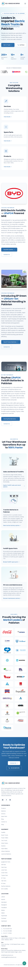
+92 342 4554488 (7, 931)
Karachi (3, 899)
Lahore (3, 896)
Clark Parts (4, 867)
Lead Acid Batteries (6, 854)
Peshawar (3, 918)
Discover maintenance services (11, 598)
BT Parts (3, 878)
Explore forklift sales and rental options (12, 486)
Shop (2, 824)
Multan (3, 910)
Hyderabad (4, 921)
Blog (2, 819)
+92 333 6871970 (15, 768)
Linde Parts (4, 870)
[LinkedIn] (2, 799)
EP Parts (3, 883)
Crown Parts (4, 872)
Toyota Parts (4, 875)
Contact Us (7, 254)
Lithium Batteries (5, 851)
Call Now (22, 45)
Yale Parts (3, 880)
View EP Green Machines (9, 342)
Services (3, 813)
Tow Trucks (4, 840)
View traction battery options (11, 525)
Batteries (3, 811)
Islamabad (3, 902)
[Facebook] (6, 799)
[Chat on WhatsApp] (24, 963)
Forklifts (3, 832)
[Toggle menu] (25, 3)
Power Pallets (4, 838)
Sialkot (3, 913)
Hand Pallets (4, 848)
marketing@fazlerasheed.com (8, 957)
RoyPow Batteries (5, 886)
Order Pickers (4, 843)
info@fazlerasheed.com (7, 955)
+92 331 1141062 (7, 933)
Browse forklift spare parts (10, 562)
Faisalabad (4, 907)
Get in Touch (6, 45)
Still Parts (3, 864)
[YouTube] (10, 799)
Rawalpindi (4, 905)
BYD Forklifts (4, 889)
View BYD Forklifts (8, 249)
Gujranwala (4, 915)
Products (3, 808)
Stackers (3, 846)
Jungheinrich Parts (5, 862)
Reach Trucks (4, 835)
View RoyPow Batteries (9, 419)
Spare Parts (4, 816)
